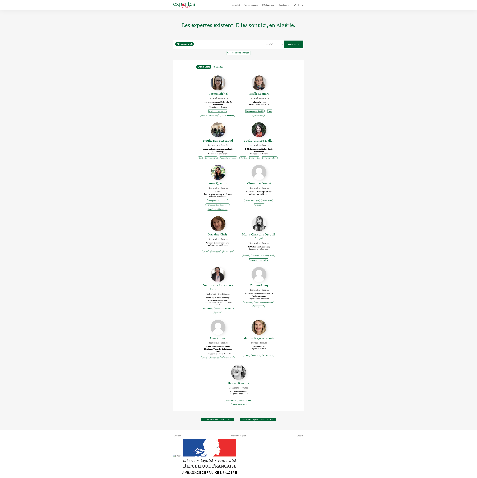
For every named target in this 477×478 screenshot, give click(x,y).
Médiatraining (268, 5)
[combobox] (218, 44)
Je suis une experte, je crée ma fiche (257, 419)
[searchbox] (219, 44)
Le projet (236, 5)
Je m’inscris (284, 5)
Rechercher (293, 44)
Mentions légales (238, 435)
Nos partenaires (251, 5)
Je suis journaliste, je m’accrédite (217, 419)
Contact (177, 435)
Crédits (300, 435)
